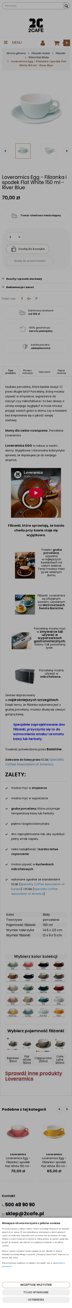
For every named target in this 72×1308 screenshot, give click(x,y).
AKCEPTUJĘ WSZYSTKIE (36, 1284)
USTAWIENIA (36, 1299)
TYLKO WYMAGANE (36, 1292)
